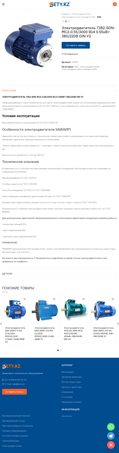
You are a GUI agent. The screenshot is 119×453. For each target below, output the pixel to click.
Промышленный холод (13, 421)
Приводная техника (72, 402)
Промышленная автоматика (16, 415)
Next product (68, 21)
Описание (9, 90)
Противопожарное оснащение (17, 425)
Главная (65, 14)
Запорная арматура (72, 377)
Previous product (63, 21)
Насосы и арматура (71, 387)
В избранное (71, 54)
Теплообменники (10, 441)
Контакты (67, 416)
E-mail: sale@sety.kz (15, 384)
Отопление (67, 397)
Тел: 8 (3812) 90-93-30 (15, 379)
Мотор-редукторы (71, 382)
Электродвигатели (81, 14)
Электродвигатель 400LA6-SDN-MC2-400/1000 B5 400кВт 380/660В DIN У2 (74, 333)
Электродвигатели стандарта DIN (78, 17)
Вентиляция (68, 372)
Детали (7, 273)
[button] (76, 45)
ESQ (99, 17)
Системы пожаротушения (15, 435)
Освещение (67, 392)
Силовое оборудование (14, 431)
